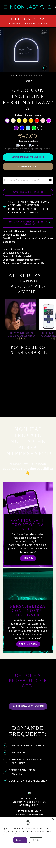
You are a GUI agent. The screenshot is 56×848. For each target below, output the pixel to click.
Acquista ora (28, 166)
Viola (16, 128)
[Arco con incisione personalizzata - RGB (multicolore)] (23, 412)
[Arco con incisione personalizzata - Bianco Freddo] (8, 409)
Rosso (37, 120)
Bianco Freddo (7, 120)
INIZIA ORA (28, 558)
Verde (34, 128)
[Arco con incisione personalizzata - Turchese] (16, 412)
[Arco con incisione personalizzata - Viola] (8, 412)
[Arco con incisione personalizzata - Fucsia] (34, 409)
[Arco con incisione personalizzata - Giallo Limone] (16, 409)
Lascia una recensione (28, 706)
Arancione (31, 120)
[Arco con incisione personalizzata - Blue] (12, 412)
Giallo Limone (19, 120)
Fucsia (48, 120)
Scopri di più (10, 834)
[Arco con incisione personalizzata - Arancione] (23, 409)
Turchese (28, 128)
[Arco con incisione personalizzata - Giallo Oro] (19, 409)
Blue (22, 128)
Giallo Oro (25, 120)
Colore (28, 114)
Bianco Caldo (13, 120)
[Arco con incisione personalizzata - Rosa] (30, 409)
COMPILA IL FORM (28, 644)
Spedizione (24, 141)
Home (27, 80)
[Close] (53, 819)
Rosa (42, 120)
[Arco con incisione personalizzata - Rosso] (26, 409)
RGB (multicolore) (39, 128)
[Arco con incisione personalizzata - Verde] (19, 412)
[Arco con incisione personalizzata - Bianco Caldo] (12, 409)
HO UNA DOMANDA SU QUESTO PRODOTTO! (28, 222)
